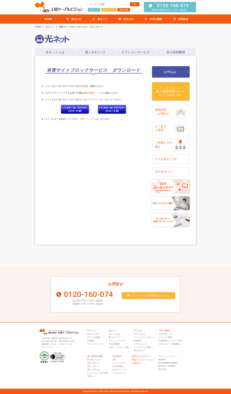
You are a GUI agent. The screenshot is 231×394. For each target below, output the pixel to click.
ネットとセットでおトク (144, 337)
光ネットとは (55, 52)
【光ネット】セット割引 (119, 347)
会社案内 (116, 356)
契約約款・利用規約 (166, 366)
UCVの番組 (156, 19)
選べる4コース (95, 52)
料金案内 (91, 340)
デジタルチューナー (95, 344)
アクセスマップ (119, 373)
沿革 (114, 360)
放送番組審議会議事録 (167, 363)
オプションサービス (135, 52)
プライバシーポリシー (167, 356)
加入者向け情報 (95, 356)
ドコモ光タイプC (165, 159)
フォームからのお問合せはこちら (150, 295)
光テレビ (76, 19)
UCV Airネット (164, 171)
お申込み (170, 72)
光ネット (102, 19)
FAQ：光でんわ (93, 370)
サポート (94, 9)
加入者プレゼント (94, 360)
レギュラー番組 (165, 337)
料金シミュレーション (143, 359)
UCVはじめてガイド (141, 356)
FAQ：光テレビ (93, 363)
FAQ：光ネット (93, 366)
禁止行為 (162, 369)
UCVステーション (119, 370)
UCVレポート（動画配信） (170, 344)
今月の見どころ (165, 334)
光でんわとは (139, 334)
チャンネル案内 (93, 337)
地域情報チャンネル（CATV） (171, 340)
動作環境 (81, 86)
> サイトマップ (47, 347)
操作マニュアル (88, 119)
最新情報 (123, 9)
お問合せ (183, 19)
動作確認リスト (93, 93)
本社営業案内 (118, 366)
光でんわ (129, 19)
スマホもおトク (140, 344)
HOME (48, 19)
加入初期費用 (175, 52)
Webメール (108, 9)
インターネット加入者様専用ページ (170, 91)
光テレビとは (93, 334)
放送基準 (162, 359)
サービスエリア (119, 363)
